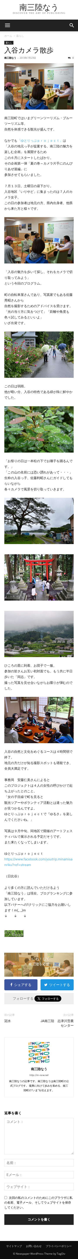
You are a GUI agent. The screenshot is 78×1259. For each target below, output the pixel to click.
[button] (7, 25)
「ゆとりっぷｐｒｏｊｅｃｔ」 (40, 140)
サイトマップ (14, 1246)
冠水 (7, 1021)
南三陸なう (10, 57)
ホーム (8, 36)
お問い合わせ (34, 1246)
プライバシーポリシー (59, 1246)
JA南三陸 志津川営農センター (57, 1023)
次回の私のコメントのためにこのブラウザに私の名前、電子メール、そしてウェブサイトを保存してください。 (38, 1202)
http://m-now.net (39, 1075)
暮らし (20, 36)
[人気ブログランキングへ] (39, 933)
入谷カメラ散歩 (29, 50)
